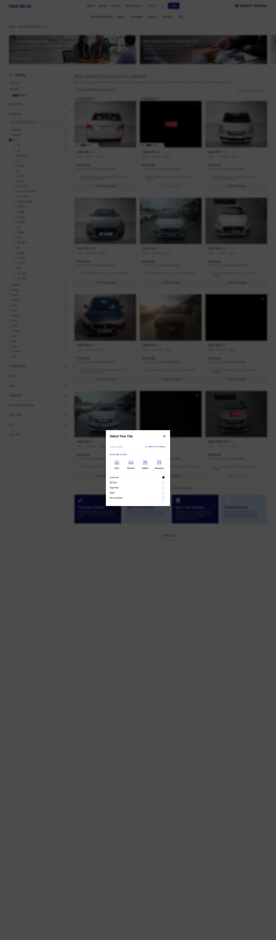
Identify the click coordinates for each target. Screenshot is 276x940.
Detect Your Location (156, 447)
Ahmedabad (116, 498)
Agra (112, 492)
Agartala (114, 487)
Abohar (113, 482)
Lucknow (114, 477)
